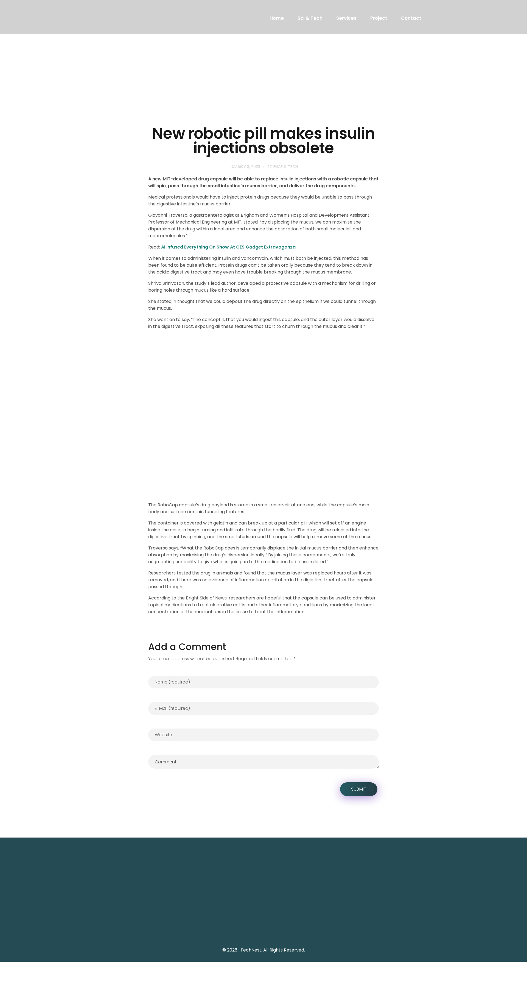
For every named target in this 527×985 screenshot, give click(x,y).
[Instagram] (407, 919)
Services (346, 18)
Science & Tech (282, 166)
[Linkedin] (419, 919)
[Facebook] (394, 919)
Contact (411, 18)
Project (378, 18)
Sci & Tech (310, 18)
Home (277, 18)
